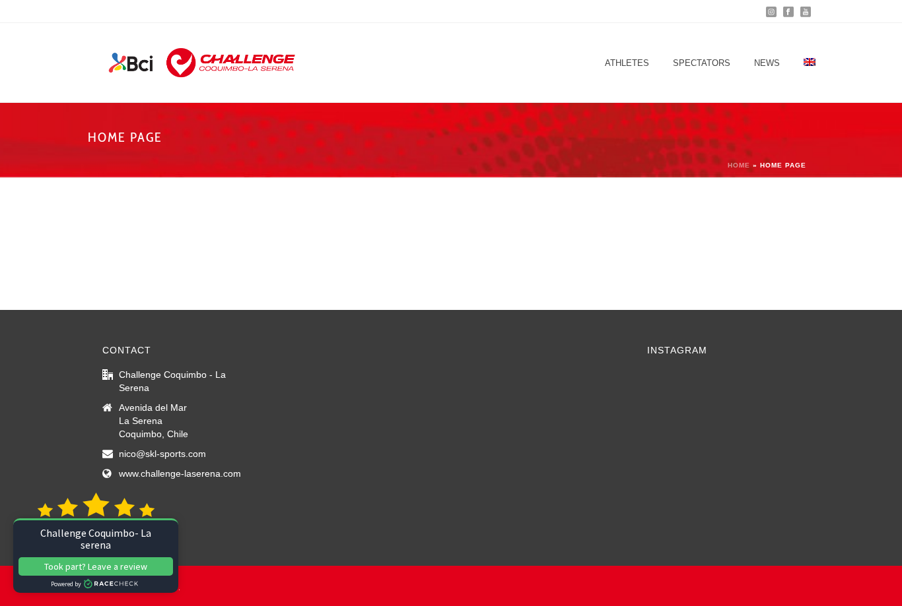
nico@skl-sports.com (162, 453)
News (767, 63)
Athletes (627, 63)
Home (739, 165)
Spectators (701, 63)
